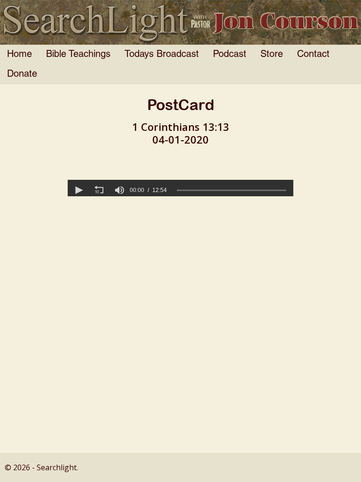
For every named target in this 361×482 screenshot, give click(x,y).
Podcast (229, 54)
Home (19, 54)
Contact (313, 54)
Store (271, 54)
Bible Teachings (78, 54)
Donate (22, 74)
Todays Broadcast (162, 54)
